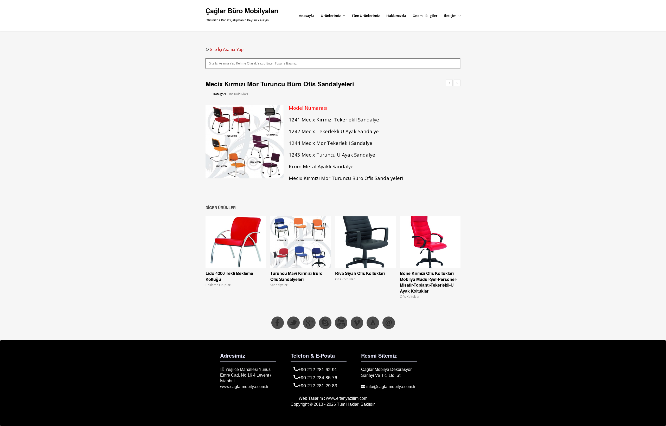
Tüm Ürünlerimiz (365, 15)
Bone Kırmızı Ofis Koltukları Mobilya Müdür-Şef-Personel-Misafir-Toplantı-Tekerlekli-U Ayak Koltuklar (428, 282)
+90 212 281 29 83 (317, 385)
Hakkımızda (396, 15)
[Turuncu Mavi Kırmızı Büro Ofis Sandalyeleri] (300, 242)
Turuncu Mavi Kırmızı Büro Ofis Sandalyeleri (296, 276)
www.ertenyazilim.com (346, 398)
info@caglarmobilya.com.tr (390, 386)
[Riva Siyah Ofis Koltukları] (365, 242)
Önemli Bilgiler (425, 15)
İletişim (450, 15)
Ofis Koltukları (237, 94)
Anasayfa (306, 15)
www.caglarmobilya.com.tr (244, 386)
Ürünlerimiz (331, 15)
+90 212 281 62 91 (317, 369)
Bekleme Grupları (218, 285)
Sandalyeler (278, 285)
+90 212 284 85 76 (317, 377)
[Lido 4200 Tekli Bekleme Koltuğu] (236, 242)
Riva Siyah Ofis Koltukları (360, 273)
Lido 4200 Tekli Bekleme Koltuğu (229, 276)
